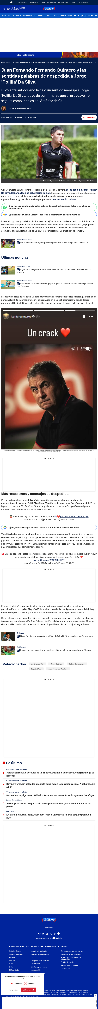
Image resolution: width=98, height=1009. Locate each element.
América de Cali (37, 664)
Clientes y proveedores (39, 967)
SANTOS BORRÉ (44, 15)
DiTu (11, 967)
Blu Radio (12, 957)
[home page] (11, 2)
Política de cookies (67, 962)
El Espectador (14, 970)
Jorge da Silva (56, 664)
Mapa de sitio (35, 970)
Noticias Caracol (15, 951)
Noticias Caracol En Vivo (67, 2)
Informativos (83, 2)
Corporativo (65, 968)
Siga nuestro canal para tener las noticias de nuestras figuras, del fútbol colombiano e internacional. (49, 207)
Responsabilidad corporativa (71, 954)
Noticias (31, 983)
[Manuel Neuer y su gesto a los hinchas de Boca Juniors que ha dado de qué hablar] (8, 650)
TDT (32, 957)
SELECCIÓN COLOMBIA (62, 15)
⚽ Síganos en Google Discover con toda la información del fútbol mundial (44, 214)
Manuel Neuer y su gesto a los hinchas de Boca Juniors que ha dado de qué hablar (55, 650)
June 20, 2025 (67, 519)
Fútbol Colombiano (20, 62)
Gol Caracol (34, 2)
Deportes (18, 983)
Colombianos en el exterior (16, 769)
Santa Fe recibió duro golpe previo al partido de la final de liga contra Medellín (54, 242)
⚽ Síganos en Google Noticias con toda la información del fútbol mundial (44, 527)
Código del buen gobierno (40, 961)
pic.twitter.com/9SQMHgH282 (49, 560)
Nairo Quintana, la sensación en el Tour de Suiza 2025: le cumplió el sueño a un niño (56, 636)
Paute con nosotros (38, 973)
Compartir (91, 117)
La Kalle (12, 961)
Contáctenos (35, 964)
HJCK (11, 964)
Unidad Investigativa (48, 2)
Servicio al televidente (39, 951)
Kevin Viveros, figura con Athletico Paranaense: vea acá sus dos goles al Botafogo (50, 795)
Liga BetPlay (36, 669)
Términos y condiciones (69, 965)
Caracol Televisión (15, 954)
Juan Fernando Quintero (57, 669)
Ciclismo (20, 633)
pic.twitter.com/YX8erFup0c (74, 516)
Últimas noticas (21, 2)
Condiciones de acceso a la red (72, 951)
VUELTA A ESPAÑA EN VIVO (24, 15)
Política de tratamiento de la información (71, 958)
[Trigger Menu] (3, 9)
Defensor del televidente (40, 954)
